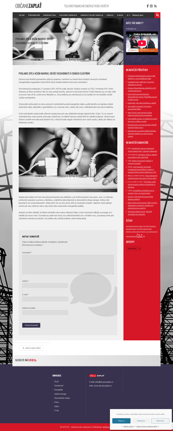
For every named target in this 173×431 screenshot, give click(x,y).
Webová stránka (28, 308)
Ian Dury (131, 197)
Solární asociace (143, 229)
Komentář (27, 253)
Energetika (49, 15)
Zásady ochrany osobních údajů (147, 426)
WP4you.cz (107, 427)
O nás (56, 410)
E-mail (25, 294)
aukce (127, 226)
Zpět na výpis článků (33, 348)
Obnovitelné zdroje (92, 15)
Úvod (22, 15)
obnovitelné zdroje (131, 229)
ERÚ (147, 226)
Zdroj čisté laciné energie (137, 203)
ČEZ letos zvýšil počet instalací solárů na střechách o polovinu (142, 184)
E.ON (144, 226)
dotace (141, 226)
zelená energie (153, 231)
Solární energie (68, 15)
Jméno (25, 281)
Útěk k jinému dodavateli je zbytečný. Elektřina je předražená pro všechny (142, 205)
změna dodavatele (131, 236)
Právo (110, 15)
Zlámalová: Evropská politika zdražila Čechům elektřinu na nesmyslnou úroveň (142, 133)
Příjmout (121, 421)
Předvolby (160, 421)
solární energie (136, 231)
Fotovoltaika (152, 226)
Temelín (143, 231)
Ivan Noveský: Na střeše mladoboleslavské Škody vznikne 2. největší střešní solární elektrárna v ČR (142, 169)
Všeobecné (34, 15)
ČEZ (139, 236)
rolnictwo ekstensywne (136, 212)
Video (120, 15)
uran (147, 231)
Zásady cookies (129, 426)
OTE (138, 229)
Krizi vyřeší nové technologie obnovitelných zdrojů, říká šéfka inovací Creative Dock (142, 97)
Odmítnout (141, 421)
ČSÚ (144, 236)
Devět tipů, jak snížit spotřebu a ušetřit (142, 103)
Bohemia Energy (134, 226)
